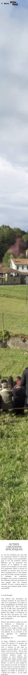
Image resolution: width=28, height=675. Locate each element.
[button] (5, 3)
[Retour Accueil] (14, 3)
